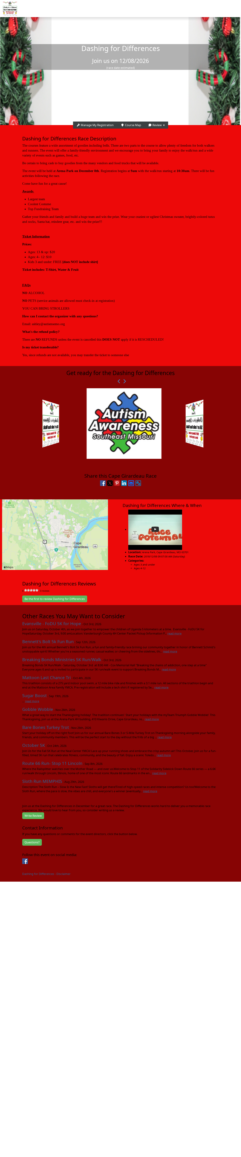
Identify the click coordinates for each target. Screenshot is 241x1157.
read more (174, 633)
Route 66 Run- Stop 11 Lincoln (52, 763)
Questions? (32, 842)
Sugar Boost (34, 695)
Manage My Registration (97, 125)
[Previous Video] (117, 381)
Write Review (33, 816)
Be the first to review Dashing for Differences (55, 599)
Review (157, 125)
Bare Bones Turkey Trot (45, 727)
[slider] (31, 590)
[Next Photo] (123, 381)
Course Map (132, 125)
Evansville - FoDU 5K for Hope (51, 623)
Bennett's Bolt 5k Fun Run (48, 641)
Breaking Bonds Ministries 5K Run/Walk (61, 659)
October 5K (33, 745)
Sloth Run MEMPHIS (42, 781)
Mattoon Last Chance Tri (46, 677)
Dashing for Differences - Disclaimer (46, 874)
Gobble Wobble (37, 709)
